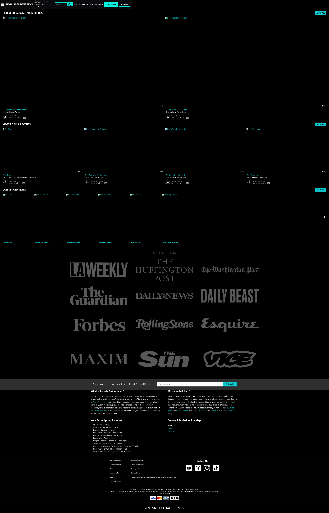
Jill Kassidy (263, 177)
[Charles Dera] (82, 217)
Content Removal (164, 493)
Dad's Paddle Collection (176, 110)
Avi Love (18, 112)
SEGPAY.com (188, 491)
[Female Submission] (19, 4)
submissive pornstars (99, 411)
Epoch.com (122, 491)
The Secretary (253, 175)
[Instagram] (207, 468)
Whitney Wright (171, 242)
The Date (7, 175)
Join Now (111, 4)
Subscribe (230, 384)
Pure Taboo (12, 181)
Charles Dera (171, 112)
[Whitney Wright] (177, 217)
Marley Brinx (181, 112)
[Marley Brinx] (113, 217)
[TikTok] (216, 468)
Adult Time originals (101, 402)
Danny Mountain (9, 177)
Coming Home (182, 411)
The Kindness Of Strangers (15, 110)
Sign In (125, 4)
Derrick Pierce (8, 112)
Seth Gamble (202, 411)
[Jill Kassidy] (145, 217)
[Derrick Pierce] (50, 217)
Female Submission (15, 116)
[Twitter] (198, 468)
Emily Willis (32, 177)
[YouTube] (189, 468)
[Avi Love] (18, 217)
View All (321, 13)
